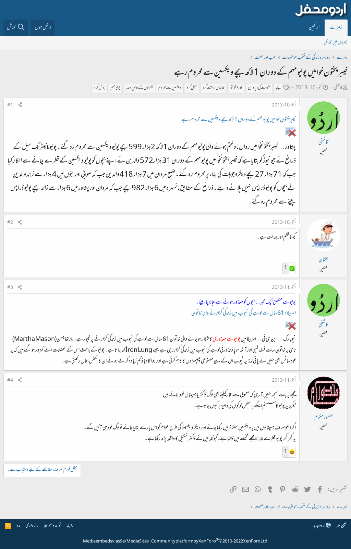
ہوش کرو (99, 88)
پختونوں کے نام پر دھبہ (139, 88)
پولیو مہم (115, 88)
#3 (10, 288)
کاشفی (338, 88)
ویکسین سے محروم (169, 88)
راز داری (31, 526)
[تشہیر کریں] (19, 105)
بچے (278, 88)
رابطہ (70, 526)
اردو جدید (319, 526)
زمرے (336, 28)
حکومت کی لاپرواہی (259, 88)
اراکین (314, 28)
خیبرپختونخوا (236, 88)
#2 (10, 223)
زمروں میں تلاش (336, 42)
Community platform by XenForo (209, 541)
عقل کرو (191, 88)
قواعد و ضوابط (52, 526)
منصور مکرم (323, 418)
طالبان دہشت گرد (214, 88)
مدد (18, 526)
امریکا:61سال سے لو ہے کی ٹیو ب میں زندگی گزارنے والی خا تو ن (243, 313)
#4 (10, 380)
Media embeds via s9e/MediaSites (116, 541)
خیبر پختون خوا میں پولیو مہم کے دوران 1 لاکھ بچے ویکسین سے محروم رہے (238, 120)
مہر (338, 526)
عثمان (323, 260)
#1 (10, 105)
